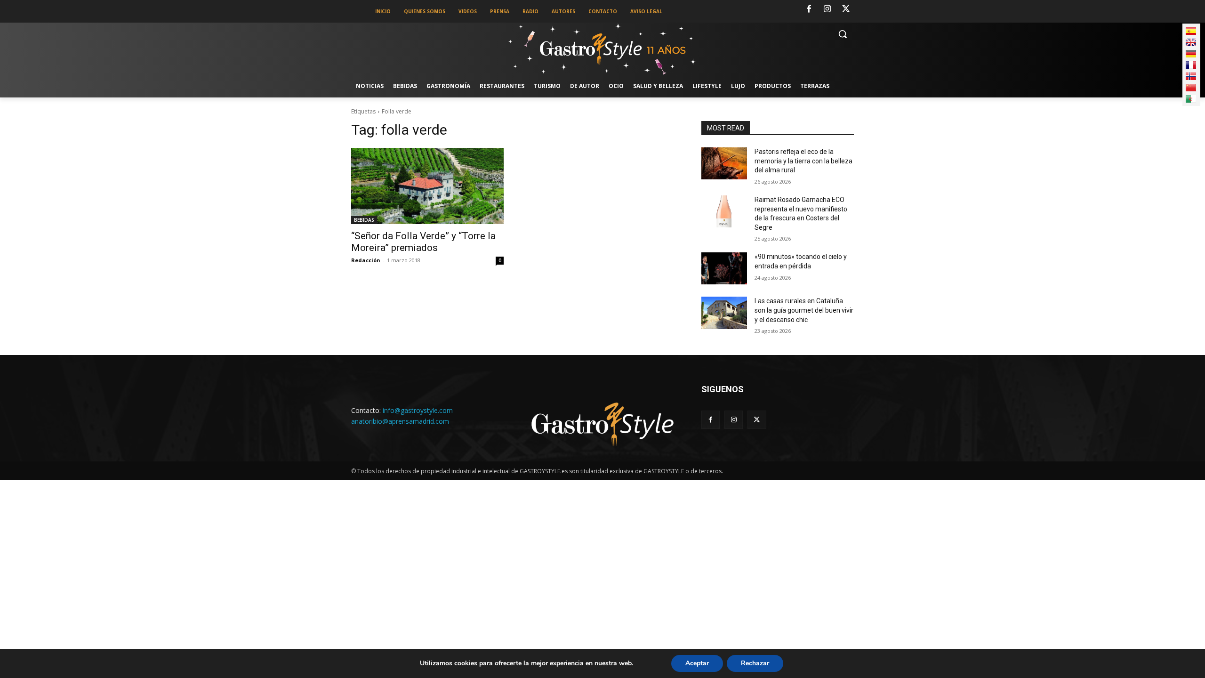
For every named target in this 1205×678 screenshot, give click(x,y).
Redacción (365, 260)
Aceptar (697, 663)
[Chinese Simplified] (1191, 87)
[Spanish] (1191, 31)
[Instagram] (827, 9)
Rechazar (755, 663)
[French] (1191, 65)
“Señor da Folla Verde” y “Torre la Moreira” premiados (423, 241)
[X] (846, 9)
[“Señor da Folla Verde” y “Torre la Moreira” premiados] (427, 186)
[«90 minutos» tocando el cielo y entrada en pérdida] (724, 268)
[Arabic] (1191, 99)
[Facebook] (809, 9)
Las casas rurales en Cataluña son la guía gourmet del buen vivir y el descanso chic (804, 310)
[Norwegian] (1191, 76)
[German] (1191, 53)
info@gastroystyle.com (418, 410)
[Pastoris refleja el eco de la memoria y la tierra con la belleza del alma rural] (724, 163)
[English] (1191, 42)
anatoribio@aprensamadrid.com (400, 421)
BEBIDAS (364, 220)
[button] (842, 34)
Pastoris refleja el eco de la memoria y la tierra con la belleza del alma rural (803, 161)
